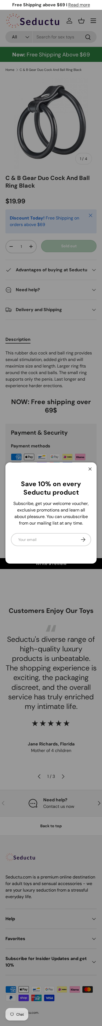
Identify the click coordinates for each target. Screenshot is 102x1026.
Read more (79, 5)
